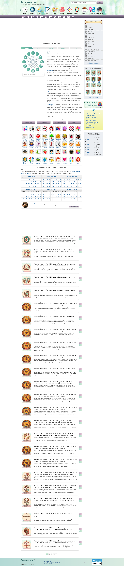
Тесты (47, 13)
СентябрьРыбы (99, 95)
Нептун (88, 151)
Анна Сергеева (33, 203)
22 (31, 185)
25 (38, 185)
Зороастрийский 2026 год (45, 140)
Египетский (31, 147)
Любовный (90, 39)
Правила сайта (47, 561)
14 (29, 183)
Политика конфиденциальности (51, 562)
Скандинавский (78, 139)
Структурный (31, 131)
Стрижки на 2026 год (31, 140)
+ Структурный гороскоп (93, 97)
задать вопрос (74, 206)
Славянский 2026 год (65, 140)
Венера (88, 142)
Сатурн (88, 147)
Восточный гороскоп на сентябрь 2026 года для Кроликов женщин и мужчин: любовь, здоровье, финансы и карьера (53, 421)
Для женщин (91, 37)
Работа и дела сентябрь (92, 122)
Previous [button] (20, 9)
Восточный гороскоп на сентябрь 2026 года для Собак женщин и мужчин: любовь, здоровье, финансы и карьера (55, 317)
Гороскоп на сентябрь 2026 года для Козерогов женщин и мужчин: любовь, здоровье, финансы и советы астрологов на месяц (56, 486)
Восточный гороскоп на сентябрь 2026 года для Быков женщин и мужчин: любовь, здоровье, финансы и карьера (55, 460)
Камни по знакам (65, 163)
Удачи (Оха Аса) (51, 132)
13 (26, 183)
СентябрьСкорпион (93, 88)
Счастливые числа (71, 163)
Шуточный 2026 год (65, 148)
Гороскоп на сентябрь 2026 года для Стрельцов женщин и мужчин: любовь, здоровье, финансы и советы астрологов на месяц (54, 515)
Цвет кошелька (44, 163)
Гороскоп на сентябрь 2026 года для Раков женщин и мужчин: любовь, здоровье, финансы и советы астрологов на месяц (54, 265)
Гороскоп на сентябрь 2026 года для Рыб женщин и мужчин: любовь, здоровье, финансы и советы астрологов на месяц (53, 434)
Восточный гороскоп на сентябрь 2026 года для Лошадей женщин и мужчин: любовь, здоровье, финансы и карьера (55, 395)
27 (26, 186)
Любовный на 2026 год (38, 140)
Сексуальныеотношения (45, 155)
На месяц (90, 31)
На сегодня (90, 26)
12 (40, 181)
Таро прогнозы (92, 55)
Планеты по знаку (24, 163)
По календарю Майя (58, 140)
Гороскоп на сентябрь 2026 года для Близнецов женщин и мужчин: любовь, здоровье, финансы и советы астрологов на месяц (54, 251)
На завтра (90, 27)
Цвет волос (78, 163)
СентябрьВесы (87, 88)
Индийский (25, 147)
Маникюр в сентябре (91, 120)
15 (31, 183)
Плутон (88, 152)
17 (35, 183)
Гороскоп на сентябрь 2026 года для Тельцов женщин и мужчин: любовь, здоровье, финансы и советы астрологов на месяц (55, 291)
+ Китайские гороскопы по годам (93, 62)
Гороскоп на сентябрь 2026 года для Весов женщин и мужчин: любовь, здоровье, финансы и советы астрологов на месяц (54, 542)
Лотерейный (91, 53)
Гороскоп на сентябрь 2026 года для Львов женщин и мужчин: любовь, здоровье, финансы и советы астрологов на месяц (54, 237)
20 (26, 185)
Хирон (87, 154)
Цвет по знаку (78, 155)
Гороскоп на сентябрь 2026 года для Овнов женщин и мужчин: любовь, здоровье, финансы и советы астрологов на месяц (54, 278)
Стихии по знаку (31, 163)
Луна (87, 139)
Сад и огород (89, 125)
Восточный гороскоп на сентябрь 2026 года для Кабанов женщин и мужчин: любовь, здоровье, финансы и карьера (55, 330)
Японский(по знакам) (71, 140)
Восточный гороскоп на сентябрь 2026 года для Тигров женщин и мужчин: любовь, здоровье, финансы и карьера (55, 408)
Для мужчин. (50, 70)
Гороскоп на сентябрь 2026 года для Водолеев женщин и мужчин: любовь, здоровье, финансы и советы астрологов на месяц (55, 473)
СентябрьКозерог (87, 95)
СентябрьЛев (93, 82)
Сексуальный (91, 57)
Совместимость (92, 13)
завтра (73, 171)
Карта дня (74, 122)
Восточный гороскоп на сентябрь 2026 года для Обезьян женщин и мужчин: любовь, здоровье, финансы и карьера (55, 356)
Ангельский (45, 147)
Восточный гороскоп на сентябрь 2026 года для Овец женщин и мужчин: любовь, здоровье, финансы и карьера (55, 343)
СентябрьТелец (93, 75)
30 (29, 179)
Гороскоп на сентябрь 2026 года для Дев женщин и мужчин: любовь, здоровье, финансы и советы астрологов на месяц (53, 529)
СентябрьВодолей (93, 95)
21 (29, 185)
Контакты (45, 560)
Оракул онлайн (64, 131)
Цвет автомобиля (38, 163)
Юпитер (88, 146)
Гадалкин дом (29, 2)
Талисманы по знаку (51, 163)
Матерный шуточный (93, 49)
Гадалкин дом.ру (27, 560)
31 (35, 186)
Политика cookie (47, 563)
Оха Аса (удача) (91, 51)
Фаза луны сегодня (90, 115)
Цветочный (78, 131)
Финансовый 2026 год (78, 148)
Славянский (91, 45)
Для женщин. (50, 82)
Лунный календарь (99, 13)
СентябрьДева (99, 82)
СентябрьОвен (87, 75)
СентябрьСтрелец (99, 88)
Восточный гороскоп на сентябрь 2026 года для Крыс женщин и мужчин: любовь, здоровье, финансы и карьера (55, 447)
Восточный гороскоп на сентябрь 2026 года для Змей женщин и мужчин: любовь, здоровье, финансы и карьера (55, 369)
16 (33, 183)
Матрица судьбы (70, 13)
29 (26, 179)
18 (38, 183)
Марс (87, 144)
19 (40, 183)
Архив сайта (46, 564)
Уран (87, 149)
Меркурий (88, 141)
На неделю (90, 29)
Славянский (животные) (58, 148)
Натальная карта (77, 13)
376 (53, 554)
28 (29, 186)
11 (38, 181)
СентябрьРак (87, 82)
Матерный (45, 131)
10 (35, 181)
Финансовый (91, 41)
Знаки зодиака (29, 122)
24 (35, 185)
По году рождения (25, 140)
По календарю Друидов (51, 140)
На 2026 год (91, 33)
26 (40, 185)
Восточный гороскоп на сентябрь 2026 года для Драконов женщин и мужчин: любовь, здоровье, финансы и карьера (53, 382)
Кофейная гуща (84, 13)
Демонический (51, 147)
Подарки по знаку (58, 163)
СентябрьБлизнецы (99, 75)
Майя (89, 43)
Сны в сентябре (90, 127)
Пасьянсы (62, 13)
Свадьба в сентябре (91, 123)
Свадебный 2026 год (71, 148)
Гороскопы (32, 13)
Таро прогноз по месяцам (58, 132)
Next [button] (104, 9)
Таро (55, 13)
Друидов (90, 46)
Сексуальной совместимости (71, 132)
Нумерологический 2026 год (38, 148)
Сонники (39, 13)
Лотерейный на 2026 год (38, 132)
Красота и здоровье (91, 117)
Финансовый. (50, 104)
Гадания (24, 13)
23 (33, 185)
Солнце (88, 137)
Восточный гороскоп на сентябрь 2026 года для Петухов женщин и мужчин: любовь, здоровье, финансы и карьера (55, 304)
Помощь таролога (98, 16)
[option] (25, 11)
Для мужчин (91, 36)
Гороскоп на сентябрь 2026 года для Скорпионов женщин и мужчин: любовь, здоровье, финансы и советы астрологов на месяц (54, 500)
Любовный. (49, 92)
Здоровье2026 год (38, 155)
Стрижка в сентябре (91, 119)
